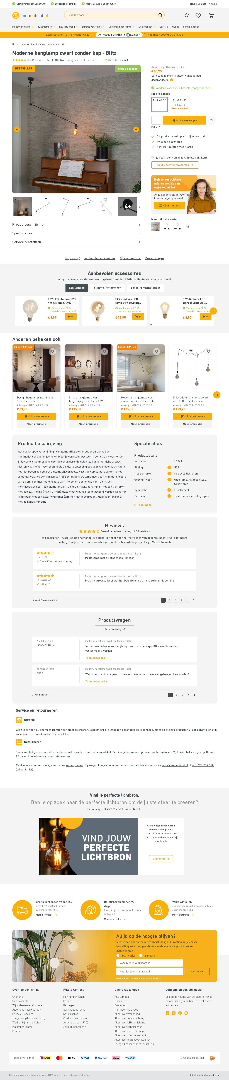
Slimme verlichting (92, 27)
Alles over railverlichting (129, 1031)
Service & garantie (74, 1009)
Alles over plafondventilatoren (132, 1039)
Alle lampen (121, 997)
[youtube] (186, 1013)
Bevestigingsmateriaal (145, 287)
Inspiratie (119, 1001)
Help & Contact (198, 4)
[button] (114, 35)
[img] (76, 129)
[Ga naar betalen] (136, 129)
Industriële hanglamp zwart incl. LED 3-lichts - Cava (190, 399)
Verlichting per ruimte (120, 27)
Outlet (175, 27)
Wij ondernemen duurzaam (28, 1005)
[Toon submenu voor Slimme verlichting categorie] (103, 26)
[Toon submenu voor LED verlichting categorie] (76, 26)
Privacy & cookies (23, 1014)
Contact (17, 1031)
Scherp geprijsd (191, 27)
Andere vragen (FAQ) (75, 1022)
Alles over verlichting (127, 1014)
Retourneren (70, 1014)
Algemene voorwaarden (26, 1009)
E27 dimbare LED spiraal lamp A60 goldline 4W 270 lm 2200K (195, 301)
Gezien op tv (121, 1005)
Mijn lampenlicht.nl (74, 997)
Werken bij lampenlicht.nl (27, 1022)
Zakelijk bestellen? (74, 1027)
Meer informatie (162, 542)
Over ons (17, 997)
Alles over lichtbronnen (128, 1027)
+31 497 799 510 (203, 765)
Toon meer (144, 505)
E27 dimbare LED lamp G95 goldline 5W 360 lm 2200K (127, 301)
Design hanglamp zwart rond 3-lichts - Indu (35, 399)
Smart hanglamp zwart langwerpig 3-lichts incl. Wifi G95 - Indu (87, 399)
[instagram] (174, 1013)
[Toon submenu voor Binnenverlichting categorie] (32, 26)
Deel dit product (118, 60)
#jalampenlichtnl (22, 1027)
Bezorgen (69, 1005)
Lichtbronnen (145, 27)
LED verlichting (67, 27)
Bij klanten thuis (130, 258)
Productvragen (154, 258)
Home (15, 44)
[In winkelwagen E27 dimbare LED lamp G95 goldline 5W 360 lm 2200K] (138, 316)
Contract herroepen (75, 1018)
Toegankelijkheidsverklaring (29, 1018)
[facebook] (167, 1013)
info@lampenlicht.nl (175, 765)
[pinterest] (180, 1013)
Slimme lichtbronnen (107, 287)
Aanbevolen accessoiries (99, 258)
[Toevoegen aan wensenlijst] (212, 120)
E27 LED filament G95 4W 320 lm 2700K (62, 301)
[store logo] (30, 15)
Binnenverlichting (21, 27)
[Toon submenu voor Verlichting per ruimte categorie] (133, 26)
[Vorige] (17, 129)
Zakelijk (163, 27)
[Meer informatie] (145, 34)
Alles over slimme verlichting (131, 1035)
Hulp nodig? (72, 258)
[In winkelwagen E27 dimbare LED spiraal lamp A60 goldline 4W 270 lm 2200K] (205, 316)
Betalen (67, 1001)
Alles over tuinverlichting (129, 1018)
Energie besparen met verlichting (134, 1044)
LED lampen (77, 287)
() (35, 60)
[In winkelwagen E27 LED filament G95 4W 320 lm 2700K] (71, 316)
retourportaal (74, 765)
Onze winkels (20, 1001)
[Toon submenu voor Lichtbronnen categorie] (154, 26)
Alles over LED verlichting (129, 1022)
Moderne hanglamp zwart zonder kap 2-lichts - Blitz (138, 399)
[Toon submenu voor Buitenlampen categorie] (54, 26)
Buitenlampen (45, 27)
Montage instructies (126, 1009)
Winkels (212, 4)
